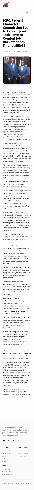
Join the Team (22, 456)
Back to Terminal (10, 13)
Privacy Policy (6, 469)
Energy (4, 456)
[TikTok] (18, 440)
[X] (9, 440)
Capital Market (6, 451)
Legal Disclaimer (7, 474)
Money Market (6, 453)
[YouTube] (13, 440)
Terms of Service (7, 471)
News (4, 458)
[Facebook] (4, 440)
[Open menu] (30, 5)
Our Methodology (23, 451)
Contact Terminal (23, 453)
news (28, 13)
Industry (4, 461)
